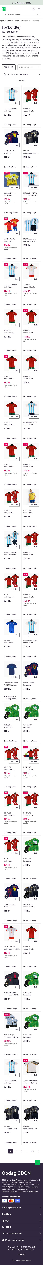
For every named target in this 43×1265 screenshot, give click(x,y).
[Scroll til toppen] (37, 1162)
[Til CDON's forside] (4, 9)
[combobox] (21, 14)
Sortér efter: (13, 74)
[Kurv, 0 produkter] (34, 9)
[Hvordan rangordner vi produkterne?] (5, 74)
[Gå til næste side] (38, 1151)
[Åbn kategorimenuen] (39, 9)
